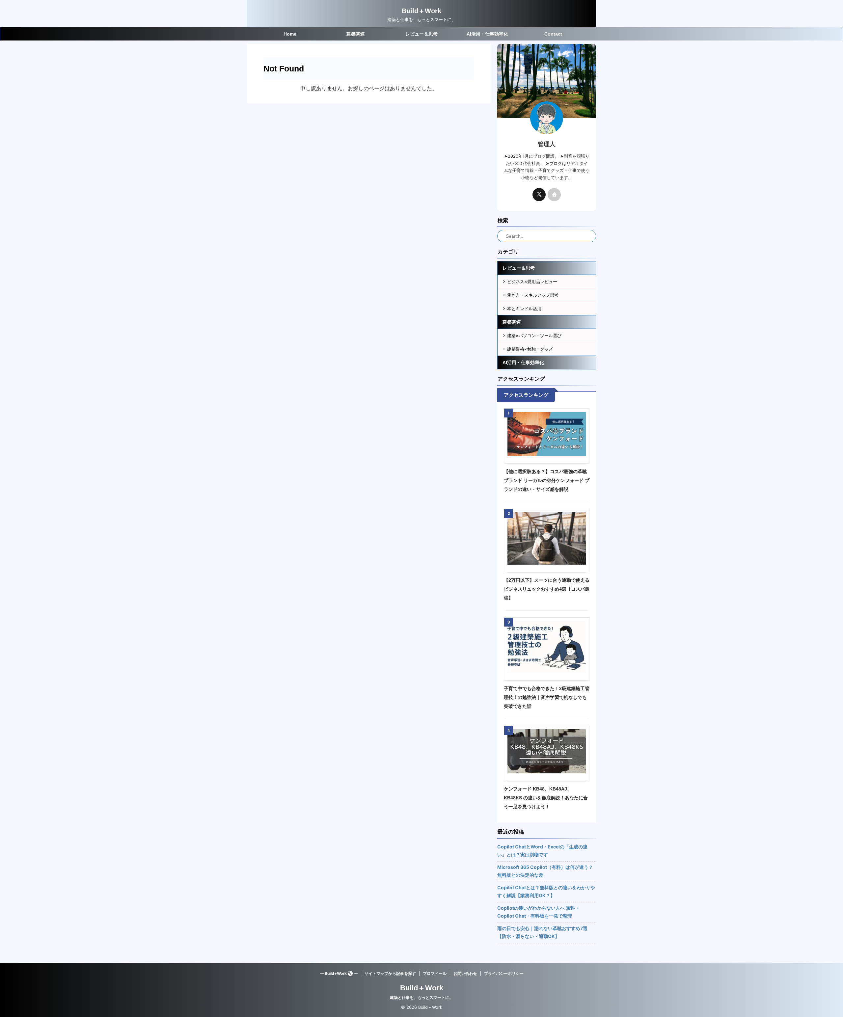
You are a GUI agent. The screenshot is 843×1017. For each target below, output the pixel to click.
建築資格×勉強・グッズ (530, 349)
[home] (554, 194)
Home (290, 34)
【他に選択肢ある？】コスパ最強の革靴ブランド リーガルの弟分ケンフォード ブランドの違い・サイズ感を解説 (546, 480)
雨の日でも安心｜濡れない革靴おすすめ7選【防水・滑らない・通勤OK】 (542, 932)
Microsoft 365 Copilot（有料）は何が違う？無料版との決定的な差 (545, 871)
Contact (553, 34)
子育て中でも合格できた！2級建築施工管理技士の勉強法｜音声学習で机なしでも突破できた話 (546, 697)
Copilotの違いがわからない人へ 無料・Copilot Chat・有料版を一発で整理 (538, 912)
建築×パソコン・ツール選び (534, 335)
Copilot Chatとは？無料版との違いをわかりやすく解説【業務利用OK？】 (546, 891)
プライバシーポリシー (504, 973)
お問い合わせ (465, 973)
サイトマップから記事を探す (390, 973)
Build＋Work (421, 10)
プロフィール (435, 973)
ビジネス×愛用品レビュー (532, 281)
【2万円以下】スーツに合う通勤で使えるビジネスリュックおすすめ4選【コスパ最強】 (546, 589)
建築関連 (355, 34)
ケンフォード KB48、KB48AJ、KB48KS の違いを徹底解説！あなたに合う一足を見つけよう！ (546, 797)
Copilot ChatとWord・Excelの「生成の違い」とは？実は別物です (542, 850)
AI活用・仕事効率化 (487, 34)
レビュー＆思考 (421, 34)
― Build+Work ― (339, 973)
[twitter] (539, 194)
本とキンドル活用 (524, 308)
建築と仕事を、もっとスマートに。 (421, 997)
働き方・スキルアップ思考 (532, 295)
